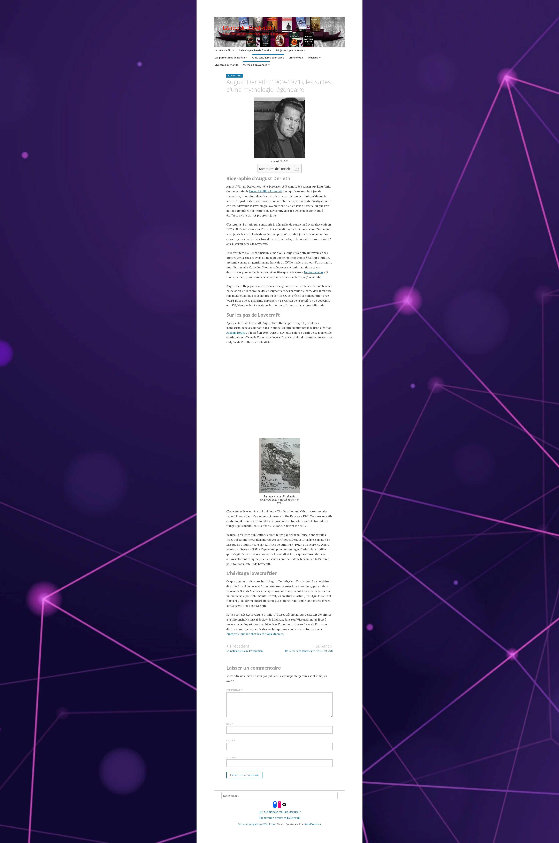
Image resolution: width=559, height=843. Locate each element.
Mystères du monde (226, 64)
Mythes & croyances (255, 64)
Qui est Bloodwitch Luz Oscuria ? (280, 812)
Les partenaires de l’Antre (229, 57)
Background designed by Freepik (279, 818)
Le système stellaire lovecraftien (244, 648)
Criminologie (296, 57)
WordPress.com (313, 824)
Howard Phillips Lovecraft (265, 191)
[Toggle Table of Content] (295, 168)
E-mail (230, 740)
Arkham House (235, 332)
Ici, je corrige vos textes (290, 50)
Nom (229, 724)
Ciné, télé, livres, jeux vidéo (268, 57)
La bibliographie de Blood (254, 50)
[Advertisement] (279, 397)
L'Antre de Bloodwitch (248, 27)
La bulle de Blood (224, 50)
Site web (231, 757)
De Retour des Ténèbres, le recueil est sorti (309, 648)
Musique (313, 57)
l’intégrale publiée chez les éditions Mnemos (254, 634)
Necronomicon (313, 272)
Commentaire (234, 690)
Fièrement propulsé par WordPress (256, 824)
